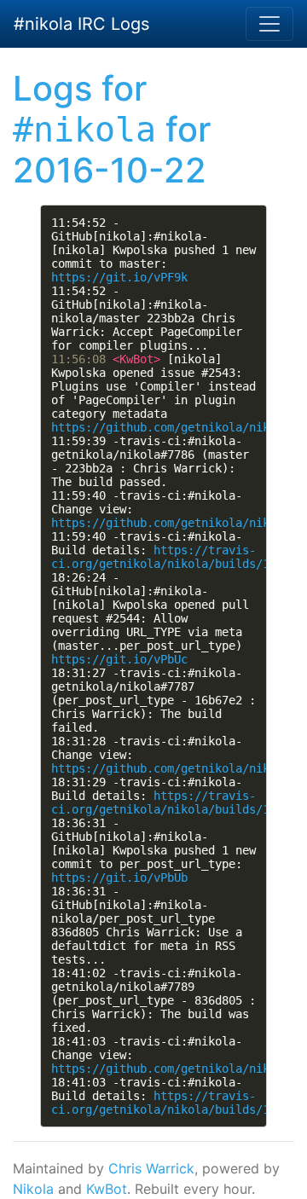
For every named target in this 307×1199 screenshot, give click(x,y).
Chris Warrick (151, 1168)
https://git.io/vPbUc (119, 659)
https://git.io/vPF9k (119, 277)
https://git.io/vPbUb (119, 877)
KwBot (106, 1188)
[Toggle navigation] (269, 24)
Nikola (33, 1188)
